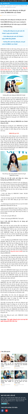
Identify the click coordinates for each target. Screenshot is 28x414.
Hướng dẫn (9, 5)
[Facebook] (2, 410)
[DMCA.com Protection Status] (5, 404)
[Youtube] (6, 410)
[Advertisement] (14, 337)
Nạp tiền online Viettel (16, 251)
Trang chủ (3, 5)
